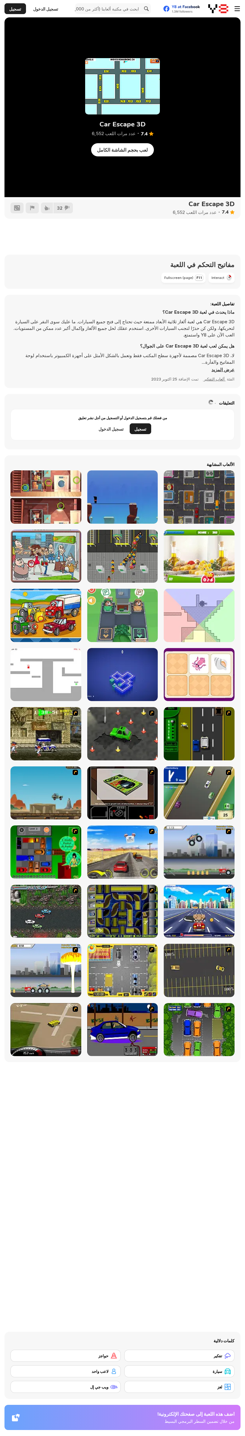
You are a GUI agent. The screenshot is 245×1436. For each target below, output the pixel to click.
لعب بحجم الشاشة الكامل (122, 150)
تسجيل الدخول (45, 8)
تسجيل (15, 8)
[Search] (145, 8)
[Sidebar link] (237, 9)
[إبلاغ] (32, 208)
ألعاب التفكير (214, 379)
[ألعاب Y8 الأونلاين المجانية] (218, 8)
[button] (223, 369)
